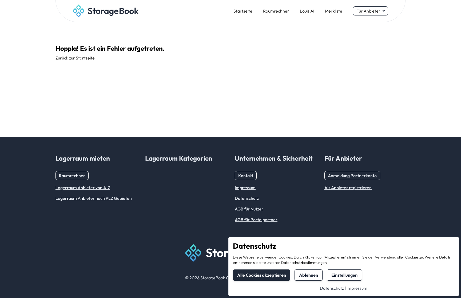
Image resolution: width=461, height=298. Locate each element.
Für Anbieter (368, 11)
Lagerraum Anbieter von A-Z (82, 187)
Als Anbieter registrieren (348, 187)
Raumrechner (276, 11)
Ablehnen (308, 275)
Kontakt (245, 175)
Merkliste (333, 11)
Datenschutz (332, 288)
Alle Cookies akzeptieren (261, 275)
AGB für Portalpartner (256, 219)
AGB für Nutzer (249, 209)
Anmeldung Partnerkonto (352, 175)
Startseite (242, 11)
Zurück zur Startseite (75, 58)
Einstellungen (344, 275)
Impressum (357, 288)
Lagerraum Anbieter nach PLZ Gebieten (93, 198)
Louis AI (307, 11)
